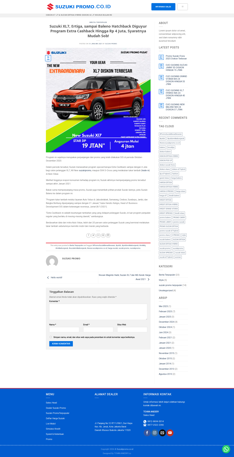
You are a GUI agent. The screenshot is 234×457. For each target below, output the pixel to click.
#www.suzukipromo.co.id (97, 248)
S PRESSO (176, 235)
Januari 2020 (165, 348)
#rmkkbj (142, 245)
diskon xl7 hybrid (178, 169)
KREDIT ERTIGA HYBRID (169, 204)
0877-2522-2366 (155, 425)
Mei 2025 (163, 306)
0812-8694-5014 (155, 421)
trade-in (145, 170)
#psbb (118, 245)
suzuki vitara (180, 253)
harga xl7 (163, 196)
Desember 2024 (166, 322)
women (178, 257)
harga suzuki (113, 248)
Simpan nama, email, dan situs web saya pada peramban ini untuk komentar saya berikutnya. (94, 337)
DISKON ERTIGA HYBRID (169, 156)
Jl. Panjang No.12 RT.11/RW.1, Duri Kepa (113, 423)
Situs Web (121, 325)
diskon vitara (165, 169)
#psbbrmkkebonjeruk (130, 245)
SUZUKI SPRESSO (166, 253)
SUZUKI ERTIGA (179, 240)
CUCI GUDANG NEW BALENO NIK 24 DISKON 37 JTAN (175, 107)
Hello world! (56, 277)
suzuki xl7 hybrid (166, 257)
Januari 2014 (165, 363)
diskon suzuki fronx (167, 165)
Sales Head (51, 402)
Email (86, 325)
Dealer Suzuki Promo (56, 408)
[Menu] (182, 6)
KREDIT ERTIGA (165, 200)
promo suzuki (179, 222)
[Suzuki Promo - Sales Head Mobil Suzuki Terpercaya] (79, 6)
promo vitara (165, 235)
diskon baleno (165, 152)
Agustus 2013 (165, 374)
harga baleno (176, 178)
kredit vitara (179, 213)
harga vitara (180, 191)
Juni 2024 (163, 332)
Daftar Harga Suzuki (55, 418)
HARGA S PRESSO (166, 191)
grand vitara (164, 178)
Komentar (54, 301)
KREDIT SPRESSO (166, 213)
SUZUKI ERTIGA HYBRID (169, 244)
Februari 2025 (165, 311)
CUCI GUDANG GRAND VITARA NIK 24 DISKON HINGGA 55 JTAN (176, 80)
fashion (175, 174)
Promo (49, 439)
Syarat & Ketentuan (55, 434)
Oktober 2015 (165, 358)
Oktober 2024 (165, 327)
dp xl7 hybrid (165, 174)
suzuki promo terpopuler (170, 285)
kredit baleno (174, 196)
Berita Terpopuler (98, 22)
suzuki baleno (165, 240)
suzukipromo (85, 170)
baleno (162, 147)
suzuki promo (111, 44)
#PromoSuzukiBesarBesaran (104, 245)
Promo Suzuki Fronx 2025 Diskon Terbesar (176, 57)
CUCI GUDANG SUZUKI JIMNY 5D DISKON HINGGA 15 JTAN (176, 67)
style (184, 235)
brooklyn (171, 147)
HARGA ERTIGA (166, 182)
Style (161, 280)
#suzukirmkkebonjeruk (77, 248)
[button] (226, 449)
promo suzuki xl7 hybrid (169, 231)
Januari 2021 (165, 343)
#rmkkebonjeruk (62, 248)
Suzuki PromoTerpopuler (57, 413)
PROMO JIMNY (165, 222)
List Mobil (51, 423)
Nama (52, 325)
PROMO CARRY (179, 217)
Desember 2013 (166, 369)
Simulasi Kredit (53, 429)
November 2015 (166, 353)
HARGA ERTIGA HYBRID (169, 187)
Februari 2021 (165, 337)
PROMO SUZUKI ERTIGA (169, 226)
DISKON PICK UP (166, 160)
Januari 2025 (165, 316)
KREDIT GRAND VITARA (169, 209)
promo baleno (165, 217)
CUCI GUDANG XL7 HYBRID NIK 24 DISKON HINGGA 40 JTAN (175, 94)
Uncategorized (166, 290)
